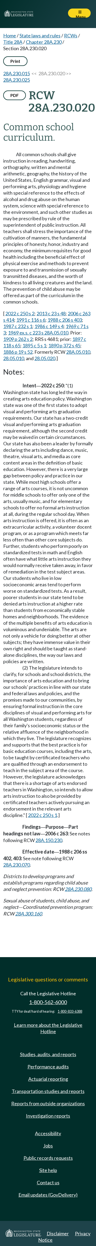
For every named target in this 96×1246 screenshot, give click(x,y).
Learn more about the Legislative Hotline (48, 1028)
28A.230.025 (16, 80)
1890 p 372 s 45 (64, 345)
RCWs (70, 35)
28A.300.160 (28, 914)
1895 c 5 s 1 (34, 345)
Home (9, 35)
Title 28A (12, 42)
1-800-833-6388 (70, 1011)
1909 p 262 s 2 (18, 339)
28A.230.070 (16, 865)
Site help (48, 1170)
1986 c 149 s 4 (48, 326)
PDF (14, 95)
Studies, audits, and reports (48, 1054)
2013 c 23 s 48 (51, 313)
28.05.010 (13, 358)
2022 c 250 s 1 (42, 815)
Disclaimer (58, 1233)
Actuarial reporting (48, 1079)
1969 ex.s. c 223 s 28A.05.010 (38, 333)
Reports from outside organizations (48, 1103)
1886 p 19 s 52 (18, 352)
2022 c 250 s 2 (19, 313)
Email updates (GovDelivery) (48, 1195)
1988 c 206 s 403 (64, 320)
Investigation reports (48, 1116)
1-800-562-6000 (48, 1002)
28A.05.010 (78, 352)
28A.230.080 (78, 889)
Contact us (48, 1182)
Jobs (48, 1146)
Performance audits (48, 1067)
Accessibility (48, 1133)
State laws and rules (40, 35)
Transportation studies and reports (48, 1091)
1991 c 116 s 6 (30, 320)
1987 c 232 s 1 (17, 326)
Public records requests (48, 1158)
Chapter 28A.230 (44, 42)
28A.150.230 (48, 840)
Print (15, 61)
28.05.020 (44, 358)
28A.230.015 (16, 73)
